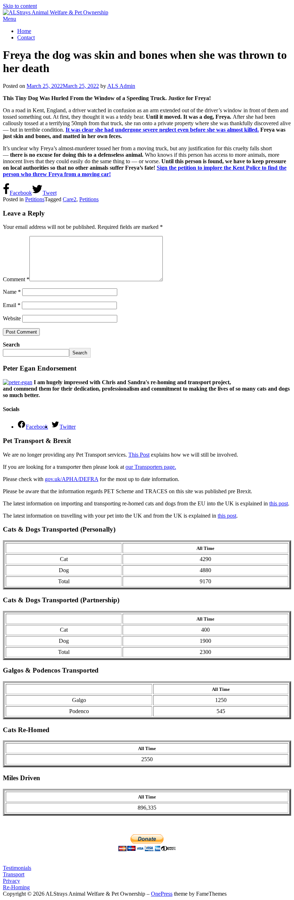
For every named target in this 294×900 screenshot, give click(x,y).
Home (24, 31)
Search (11, 344)
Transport (13, 874)
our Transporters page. (150, 467)
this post (278, 503)
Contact (26, 37)
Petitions (34, 199)
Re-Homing (16, 887)
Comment (16, 279)
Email (11, 305)
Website (12, 318)
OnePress (161, 894)
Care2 (69, 199)
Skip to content (20, 6)
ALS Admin (121, 86)
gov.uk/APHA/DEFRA (71, 479)
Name (12, 292)
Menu (9, 19)
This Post (139, 455)
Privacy (11, 881)
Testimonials (17, 868)
